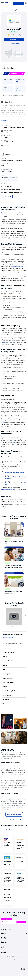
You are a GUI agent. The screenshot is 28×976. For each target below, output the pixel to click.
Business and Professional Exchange (12, 644)
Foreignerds (5, 648)
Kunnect (4, 665)
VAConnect (5, 699)
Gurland (4, 686)
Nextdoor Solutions (8, 661)
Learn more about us (14, 814)
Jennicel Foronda (6, 160)
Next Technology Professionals (11, 691)
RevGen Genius (6, 695)
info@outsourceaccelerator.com (12, 960)
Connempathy (6, 674)
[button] (2, 616)
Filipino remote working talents (12, 118)
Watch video (14, 820)
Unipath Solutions (7, 678)
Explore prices (21, 921)
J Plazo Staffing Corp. (8, 652)
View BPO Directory (7, 638)
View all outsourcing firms (11, 10)
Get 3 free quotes (18, 3)
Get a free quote (14, 39)
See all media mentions (12, 830)
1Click (4, 704)
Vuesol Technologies (8, 682)
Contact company (7, 196)
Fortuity (4, 656)
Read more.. (4, 120)
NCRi (3, 669)
